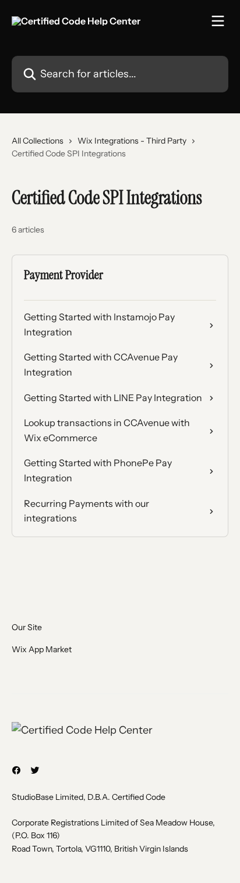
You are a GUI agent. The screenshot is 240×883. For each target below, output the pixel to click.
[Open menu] (217, 21)
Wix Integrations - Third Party (131, 140)
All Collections (37, 140)
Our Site (27, 627)
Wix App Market (42, 649)
